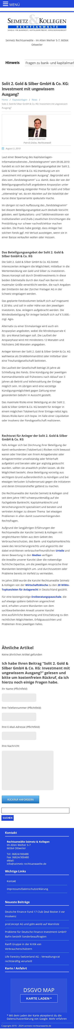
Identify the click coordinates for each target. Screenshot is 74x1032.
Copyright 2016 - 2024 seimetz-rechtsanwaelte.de (26, 1025)
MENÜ (14, 4)
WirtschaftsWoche (36, 585)
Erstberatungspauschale (46, 596)
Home (5, 99)
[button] (6, 3)
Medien (36, 555)
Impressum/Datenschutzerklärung (27, 889)
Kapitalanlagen (19, 99)
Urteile (60, 550)
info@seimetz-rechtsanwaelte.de (26, 863)
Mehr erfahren (58, 1018)
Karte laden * (39, 998)
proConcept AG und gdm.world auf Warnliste (32, 924)
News (34, 99)
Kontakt (11, 881)
